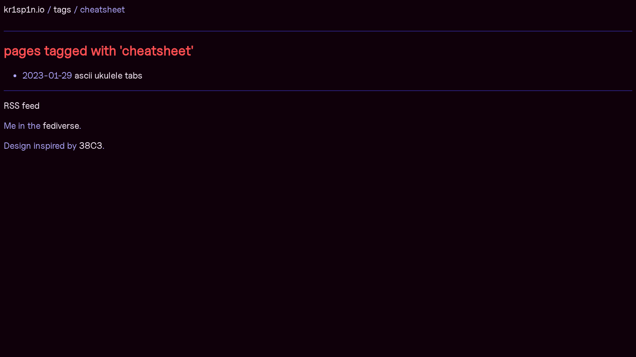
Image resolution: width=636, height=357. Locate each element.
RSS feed (22, 105)
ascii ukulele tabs (108, 75)
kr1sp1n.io (24, 9)
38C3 (90, 145)
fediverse (61, 125)
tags (62, 9)
